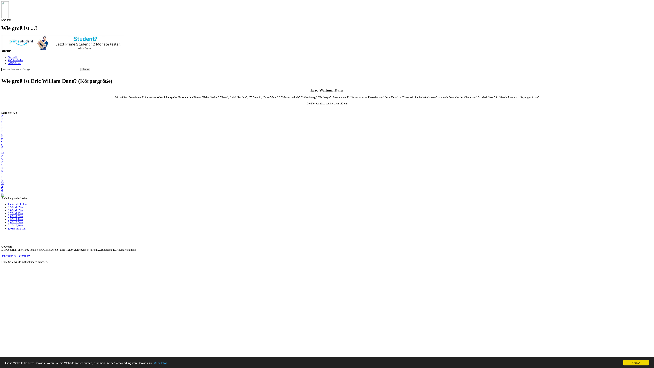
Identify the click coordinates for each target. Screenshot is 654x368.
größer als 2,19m (17, 228)
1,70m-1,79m (15, 213)
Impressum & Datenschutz (15, 255)
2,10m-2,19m (15, 225)
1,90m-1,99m (15, 219)
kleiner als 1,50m (17, 204)
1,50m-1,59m (15, 207)
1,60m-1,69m (15, 210)
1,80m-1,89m (15, 216)
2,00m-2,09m (15, 222)
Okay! (636, 363)
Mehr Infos (160, 363)
